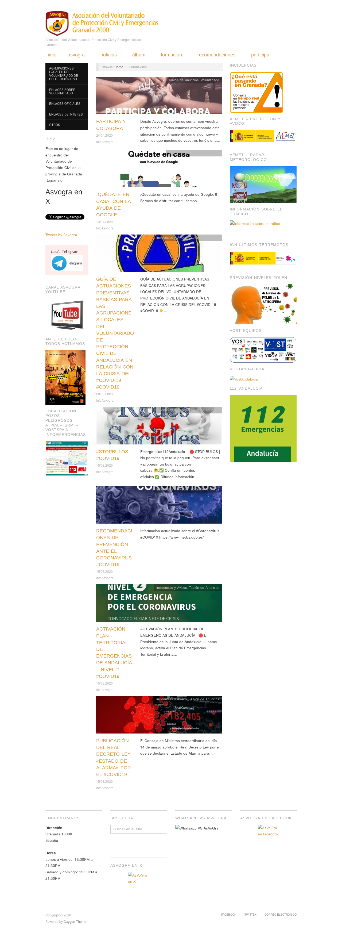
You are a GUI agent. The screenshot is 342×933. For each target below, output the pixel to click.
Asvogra (76, 54)
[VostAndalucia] (244, 378)
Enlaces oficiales (64, 103)
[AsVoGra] (101, 23)
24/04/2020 (104, 135)
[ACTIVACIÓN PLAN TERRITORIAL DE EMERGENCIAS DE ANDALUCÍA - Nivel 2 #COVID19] (159, 604)
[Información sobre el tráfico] (263, 226)
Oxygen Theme (75, 921)
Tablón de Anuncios (183, 80)
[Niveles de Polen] (263, 303)
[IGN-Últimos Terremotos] (263, 258)
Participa (260, 54)
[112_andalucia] (263, 428)
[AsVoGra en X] (138, 882)
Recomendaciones (216, 54)
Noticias (108, 54)
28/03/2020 (104, 393)
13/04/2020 (104, 221)
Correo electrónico (281, 914)
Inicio (50, 54)
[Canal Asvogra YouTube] (66, 315)
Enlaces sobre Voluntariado (62, 91)
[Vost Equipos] (263, 349)
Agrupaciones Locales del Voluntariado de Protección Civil (63, 73)
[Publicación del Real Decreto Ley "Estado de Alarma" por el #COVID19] (159, 716)
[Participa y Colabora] (159, 96)
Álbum (138, 54)
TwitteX (250, 914)
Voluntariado (210, 80)
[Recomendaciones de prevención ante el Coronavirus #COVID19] (159, 506)
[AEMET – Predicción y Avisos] (263, 136)
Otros (54, 124)
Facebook (228, 914)
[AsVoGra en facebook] (268, 835)
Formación (171, 54)
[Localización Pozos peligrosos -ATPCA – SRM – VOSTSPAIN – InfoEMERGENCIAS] (66, 457)
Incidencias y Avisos (171, 237)
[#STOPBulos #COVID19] (159, 427)
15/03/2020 (104, 465)
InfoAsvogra (105, 141)
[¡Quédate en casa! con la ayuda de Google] (159, 169)
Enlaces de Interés (66, 114)
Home (118, 66)
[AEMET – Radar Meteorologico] (263, 184)
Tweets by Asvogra (61, 234)
